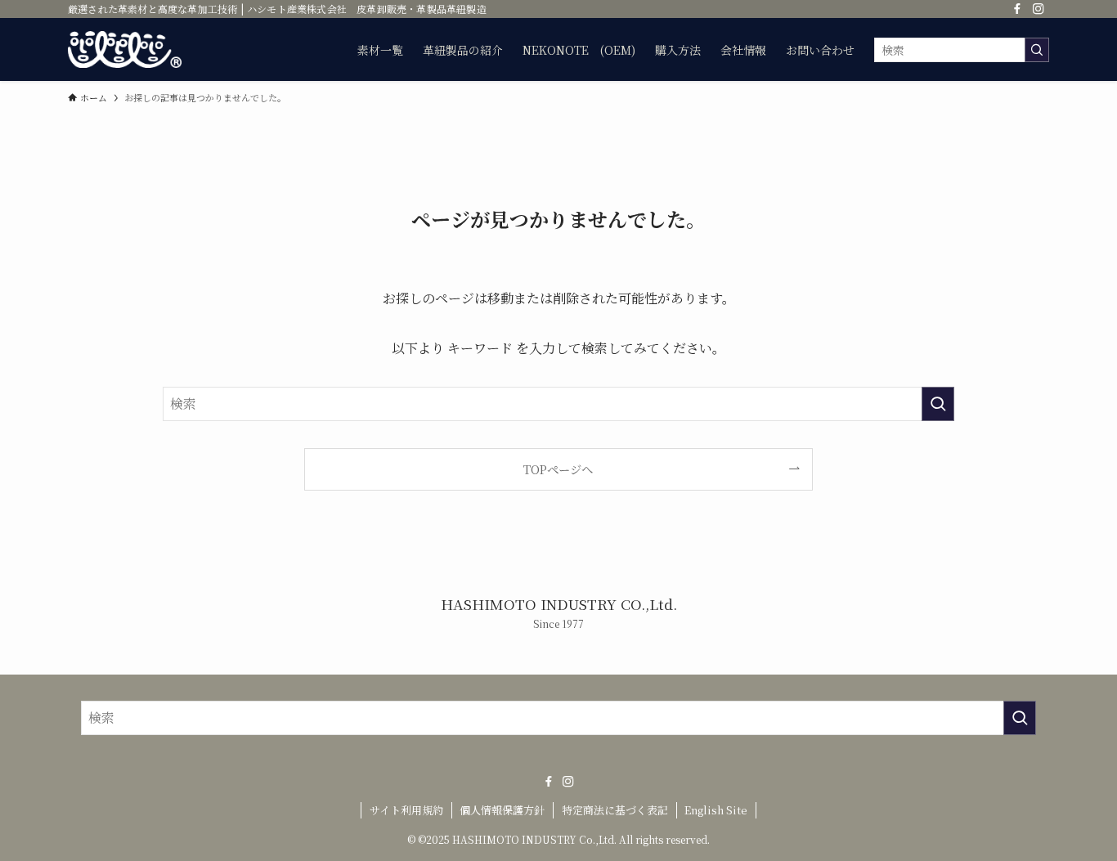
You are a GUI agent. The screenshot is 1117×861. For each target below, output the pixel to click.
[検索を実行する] (1037, 50)
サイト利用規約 (406, 810)
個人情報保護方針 (502, 810)
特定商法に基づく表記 (615, 810)
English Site (715, 810)
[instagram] (1038, 9)
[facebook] (1017, 9)
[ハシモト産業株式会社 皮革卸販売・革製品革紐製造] (125, 49)
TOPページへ (558, 469)
